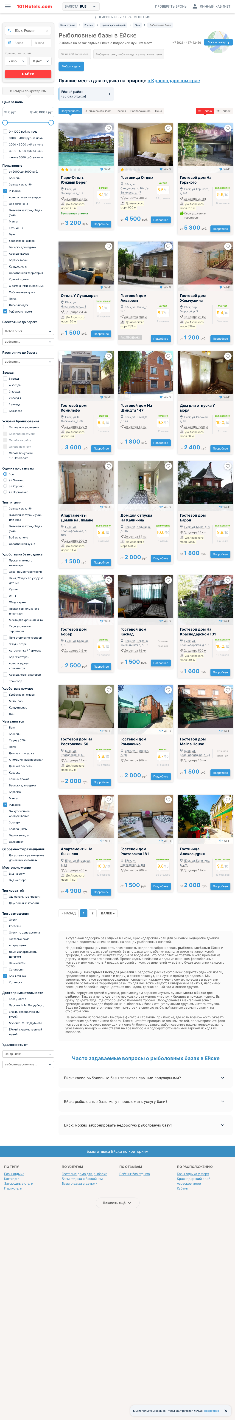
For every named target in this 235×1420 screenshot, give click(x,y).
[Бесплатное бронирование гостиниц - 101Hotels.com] (34, 6)
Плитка (207, 111)
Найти (28, 74)
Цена (158, 111)
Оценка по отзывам (98, 111)
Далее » (108, 913)
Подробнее (101, 224)
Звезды (121, 111)
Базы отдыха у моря (193, 1174)
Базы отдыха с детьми (79, 1183)
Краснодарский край (193, 1179)
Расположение (140, 111)
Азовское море (189, 1183)
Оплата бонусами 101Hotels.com (20, 455)
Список (225, 111)
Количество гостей (18, 53)
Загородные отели (18, 1183)
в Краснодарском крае (174, 80)
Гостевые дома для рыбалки (84, 1174)
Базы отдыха (14, 1174)
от (74, 223)
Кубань (182, 1188)
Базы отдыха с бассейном (82, 1179)
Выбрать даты (71, 66)
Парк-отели (13, 1188)
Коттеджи (11, 1179)
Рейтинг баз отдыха (134, 1174)
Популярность (70, 111)
